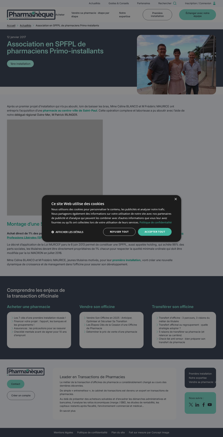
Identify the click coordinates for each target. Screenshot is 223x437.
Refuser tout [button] (119, 231)
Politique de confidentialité (156, 222)
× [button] (175, 199)
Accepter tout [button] (155, 231)
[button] (67, 232)
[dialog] (111, 218)
